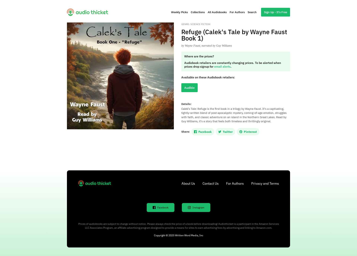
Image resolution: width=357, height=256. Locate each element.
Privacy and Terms (265, 183)
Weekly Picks (179, 12)
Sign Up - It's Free (275, 12)
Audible (189, 88)
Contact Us (210, 183)
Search (252, 12)
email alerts (222, 66)
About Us (188, 183)
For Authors (237, 12)
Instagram (198, 207)
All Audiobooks (217, 12)
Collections (198, 12)
